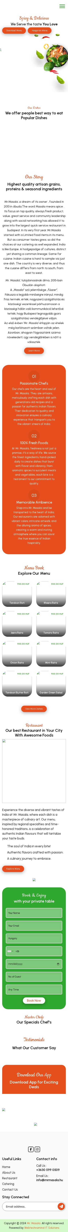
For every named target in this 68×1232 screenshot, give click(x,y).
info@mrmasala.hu (49, 1180)
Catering (8, 1183)
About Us (8, 1172)
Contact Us (10, 1189)
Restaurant (9, 1178)
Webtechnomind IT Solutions (41, 1227)
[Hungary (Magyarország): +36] (10, 951)
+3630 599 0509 (48, 1170)
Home (6, 1167)
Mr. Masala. (34, 1223)
